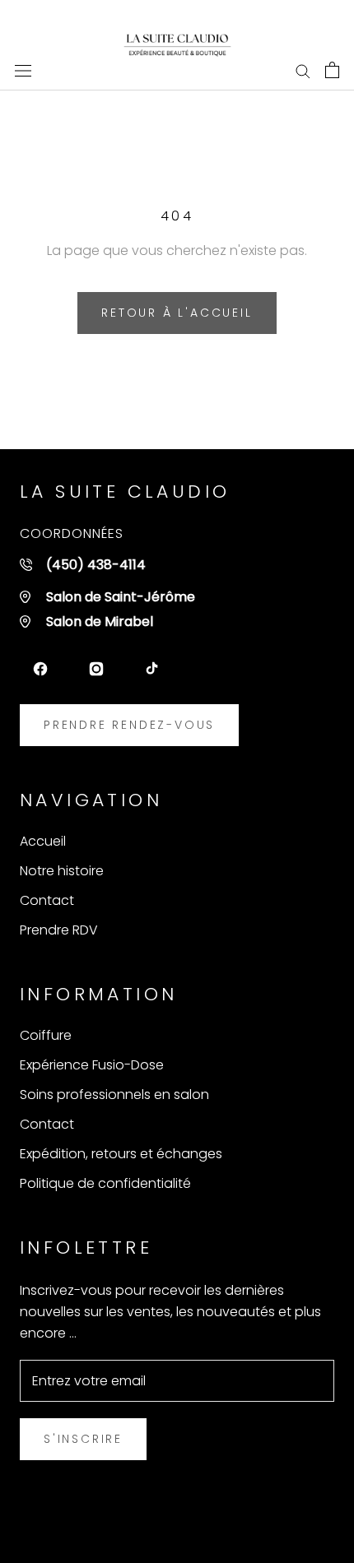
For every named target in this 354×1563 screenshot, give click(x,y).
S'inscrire (83, 1439)
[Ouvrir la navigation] (23, 70)
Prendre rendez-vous (129, 725)
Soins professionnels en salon (114, 1094)
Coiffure (46, 1035)
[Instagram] (96, 669)
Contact (47, 900)
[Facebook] (40, 669)
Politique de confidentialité (105, 1183)
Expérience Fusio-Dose (92, 1064)
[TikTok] (152, 669)
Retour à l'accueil (176, 312)
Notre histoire (62, 870)
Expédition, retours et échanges (121, 1153)
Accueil (43, 841)
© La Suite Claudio (177, 1525)
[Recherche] (303, 70)
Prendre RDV (59, 930)
